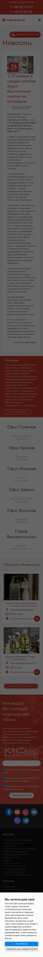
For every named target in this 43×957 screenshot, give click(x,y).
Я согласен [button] (21, 944)
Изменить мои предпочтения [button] (22, 949)
